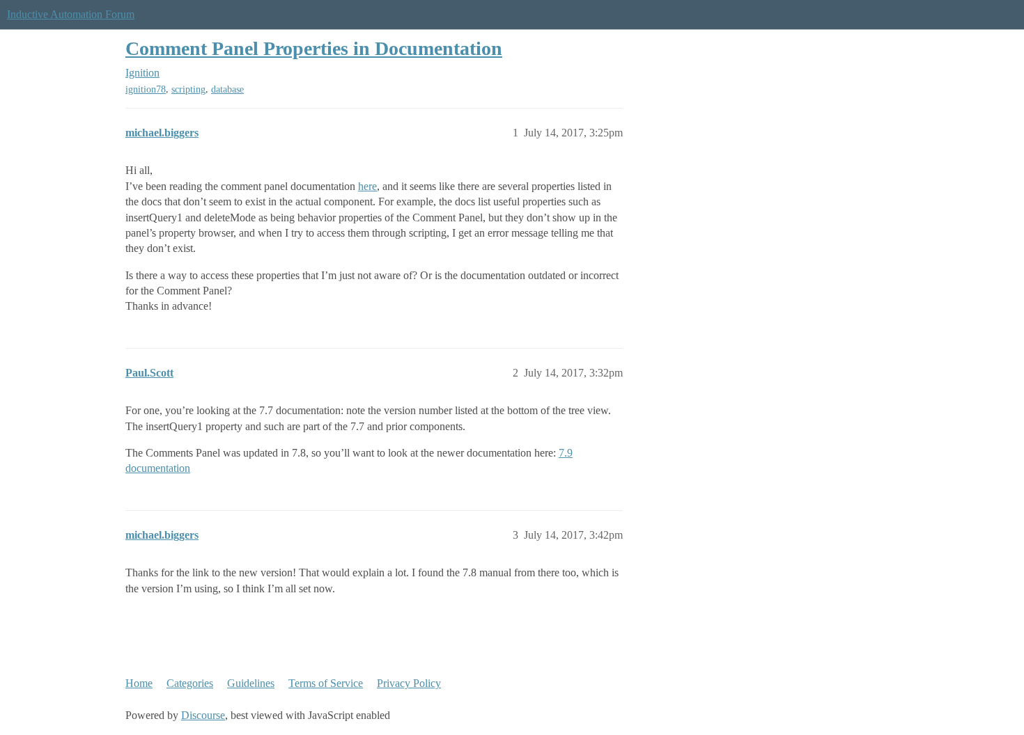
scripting (188, 89)
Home (139, 683)
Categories (189, 683)
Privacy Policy (409, 683)
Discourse (203, 715)
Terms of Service (325, 683)
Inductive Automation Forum (70, 14)
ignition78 (145, 89)
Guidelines (250, 683)
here (367, 186)
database (227, 89)
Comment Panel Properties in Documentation (313, 48)
